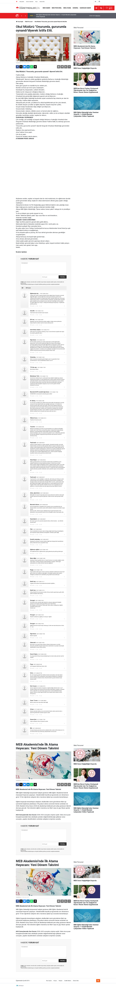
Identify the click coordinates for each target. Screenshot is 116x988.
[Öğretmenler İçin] (28, 8)
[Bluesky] (24, 66)
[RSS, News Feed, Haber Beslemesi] (98, 980)
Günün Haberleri (29, 1)
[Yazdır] (58, 66)
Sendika (75, 8)
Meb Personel (57, 8)
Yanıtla (32, 306)
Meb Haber (46, 8)
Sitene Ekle (42, 1)
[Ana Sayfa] (17, 1)
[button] (62, 66)
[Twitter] (21, 66)
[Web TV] (95, 1)
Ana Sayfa (20, 21)
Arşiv (36, 1)
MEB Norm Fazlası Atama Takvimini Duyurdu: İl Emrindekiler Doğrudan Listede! (55, 15)
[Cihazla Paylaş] (35, 66)
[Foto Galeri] (99, 1)
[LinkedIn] (28, 66)
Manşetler (22, 1)
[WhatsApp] (31, 66)
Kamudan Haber (85, 8)
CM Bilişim (21, 985)
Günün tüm (94, 15)
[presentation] (22, 16)
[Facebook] (17, 66)
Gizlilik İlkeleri (67, 980)
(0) (37, 306)
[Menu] (96, 8)
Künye (55, 980)
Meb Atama (67, 8)
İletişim (60, 980)
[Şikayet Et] (64, 306)
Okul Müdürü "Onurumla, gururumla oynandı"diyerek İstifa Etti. (51, 21)
